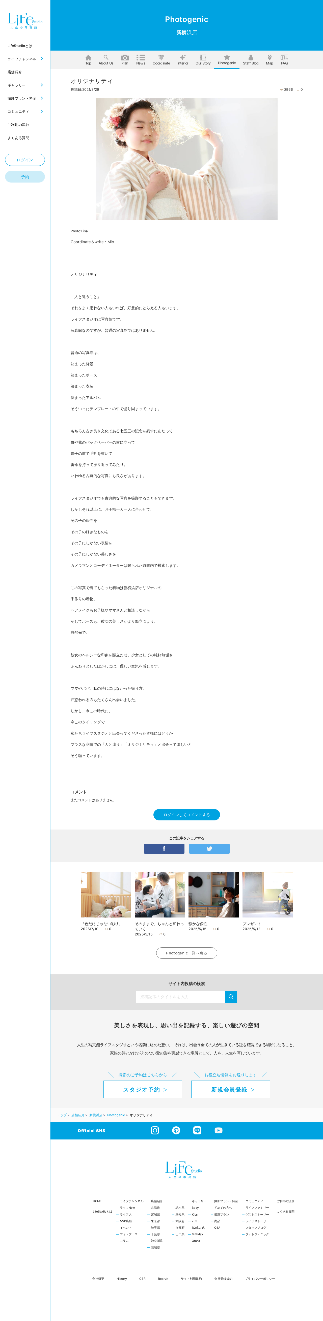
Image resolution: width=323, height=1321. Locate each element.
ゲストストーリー (257, 1214)
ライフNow (127, 1208)
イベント (126, 1227)
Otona (196, 1241)
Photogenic (227, 63)
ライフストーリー (257, 1221)
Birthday (197, 1234)
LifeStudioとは (102, 1211)
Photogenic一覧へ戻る (186, 953)
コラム (124, 1241)
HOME (97, 1201)
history (122, 1278)
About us (106, 63)
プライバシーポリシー (260, 1278)
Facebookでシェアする (164, 849)
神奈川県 (157, 1241)
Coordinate (161, 63)
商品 (217, 1221)
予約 (25, 176)
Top (88, 63)
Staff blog (251, 63)
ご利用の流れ (285, 1201)
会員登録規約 (223, 1278)
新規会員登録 (229, 1089)
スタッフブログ (256, 1227)
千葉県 (155, 1234)
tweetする (209, 849)
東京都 (155, 1221)
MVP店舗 (126, 1221)
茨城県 (155, 1247)
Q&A (217, 1227)
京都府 (179, 1227)
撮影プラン (221, 1214)
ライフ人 (126, 1214)
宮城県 (155, 1214)
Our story (203, 63)
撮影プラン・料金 (226, 1201)
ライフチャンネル (132, 1201)
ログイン (25, 159)
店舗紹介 (157, 1201)
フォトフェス (129, 1234)
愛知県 (179, 1214)
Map (269, 63)
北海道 (155, 1208)
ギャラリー (199, 1201)
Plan (124, 63)
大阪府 (179, 1221)
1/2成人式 (198, 1227)
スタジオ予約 (141, 1089)
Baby (195, 1208)
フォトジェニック (257, 1234)
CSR (142, 1278)
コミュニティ (254, 1201)
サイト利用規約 (191, 1278)
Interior (182, 63)
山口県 (179, 1234)
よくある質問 (285, 1211)
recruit (163, 1278)
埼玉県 (155, 1227)
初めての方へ (223, 1208)
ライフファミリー (257, 1208)
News (141, 63)
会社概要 (98, 1278)
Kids (195, 1214)
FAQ (284, 63)
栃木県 (179, 1208)
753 (194, 1221)
